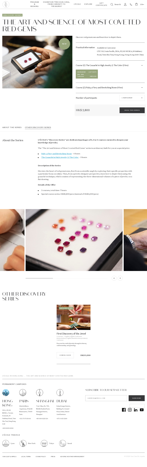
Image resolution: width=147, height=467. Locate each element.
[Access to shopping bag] (136, 4)
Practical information (85, 47)
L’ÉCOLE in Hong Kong (12, 376)
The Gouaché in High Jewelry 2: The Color (60, 157)
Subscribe (136, 398)
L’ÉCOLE (77, 4)
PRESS (53, 456)
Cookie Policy (41, 456)
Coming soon (65, 355)
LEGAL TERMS (26, 456)
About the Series (11, 127)
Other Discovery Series (38, 127)
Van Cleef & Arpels (9, 456)
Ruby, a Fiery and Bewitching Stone (56, 153)
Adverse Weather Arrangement (72, 456)
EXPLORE (88, 4)
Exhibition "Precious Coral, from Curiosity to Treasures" (56, 4)
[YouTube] (142, 410)
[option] (74, 241)
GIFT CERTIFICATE (101, 4)
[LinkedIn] (136, 410)
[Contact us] (131, 4)
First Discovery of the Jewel (71, 333)
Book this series (132, 110)
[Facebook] (124, 410)
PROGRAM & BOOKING (34, 4)
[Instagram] (130, 410)
